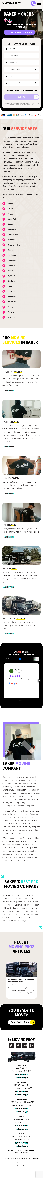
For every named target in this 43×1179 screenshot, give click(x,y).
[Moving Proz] (11, 3)
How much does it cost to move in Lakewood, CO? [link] (21, 981)
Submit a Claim (21, 1169)
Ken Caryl (11, 281)
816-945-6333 (21, 1074)
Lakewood (12, 286)
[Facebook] (18, 1045)
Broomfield (12, 219)
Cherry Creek (13, 235)
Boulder (11, 214)
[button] (3, 680)
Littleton (11, 291)
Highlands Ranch (14, 276)
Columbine (12, 240)
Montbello (12, 297)
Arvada (10, 204)
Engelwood (12, 255)
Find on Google (21, 1077)
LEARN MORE (8, 390)
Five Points (12, 260)
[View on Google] (11, 671)
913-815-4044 (21, 1109)
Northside (12, 302)
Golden (10, 271)
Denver (10, 250)
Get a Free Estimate (20, 1022)
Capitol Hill (12, 224)
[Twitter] (11, 1045)
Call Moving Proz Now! (21, 32)
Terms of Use (21, 1166)
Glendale (11, 266)
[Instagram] (24, 1045)
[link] (21, 969)
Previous (3, 981)
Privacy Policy (21, 1163)
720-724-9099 (21, 1126)
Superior (11, 307)
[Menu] (39, 3)
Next (39, 981)
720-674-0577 (21, 1143)
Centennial (12, 229)
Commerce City (14, 245)
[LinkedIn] (31, 1045)
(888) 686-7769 (34, 3)
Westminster (13, 317)
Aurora (10, 209)
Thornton (11, 312)
